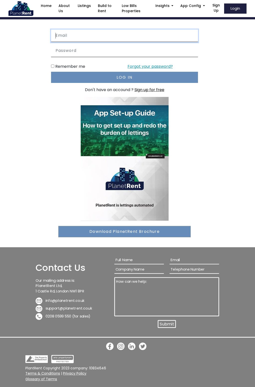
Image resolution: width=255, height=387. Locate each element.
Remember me (70, 66)
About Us (64, 8)
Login (235, 8)
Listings (84, 5)
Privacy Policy (74, 373)
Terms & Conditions (42, 373)
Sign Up (216, 8)
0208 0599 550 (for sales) (67, 316)
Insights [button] (163, 5)
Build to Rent (105, 8)
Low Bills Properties (131, 8)
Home (46, 5)
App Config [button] (191, 5)
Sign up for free (149, 90)
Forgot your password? (150, 66)
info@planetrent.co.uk (65, 300)
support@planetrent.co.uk (68, 308)
